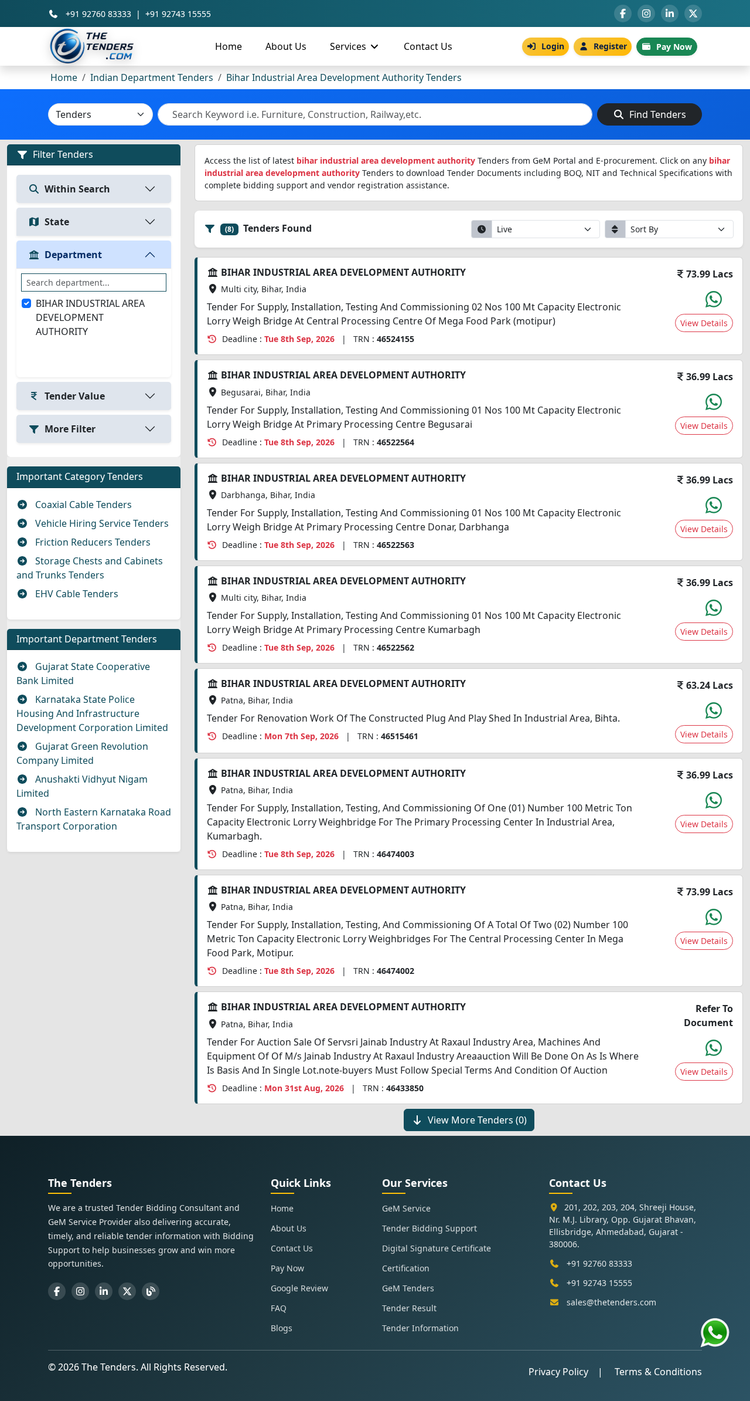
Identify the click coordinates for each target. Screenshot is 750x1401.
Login (552, 46)
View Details (704, 323)
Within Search (77, 188)
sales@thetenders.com (611, 1302)
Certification (405, 1268)
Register (610, 46)
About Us (285, 46)
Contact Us (428, 46)
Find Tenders (656, 114)
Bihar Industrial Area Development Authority (90, 317)
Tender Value (75, 396)
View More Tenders (477, 1120)
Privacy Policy (558, 1371)
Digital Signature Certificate (436, 1248)
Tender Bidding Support (429, 1228)
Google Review (299, 1288)
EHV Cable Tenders (75, 593)
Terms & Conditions (658, 1371)
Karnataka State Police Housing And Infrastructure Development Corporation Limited (92, 713)
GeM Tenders (408, 1288)
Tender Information (420, 1328)
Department (73, 254)
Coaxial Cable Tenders (82, 504)
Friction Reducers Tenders (92, 542)
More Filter (70, 428)
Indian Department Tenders (151, 77)
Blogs (281, 1328)
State (57, 221)
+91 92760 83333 (98, 13)
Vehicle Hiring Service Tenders (101, 523)
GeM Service (406, 1208)
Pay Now (674, 46)
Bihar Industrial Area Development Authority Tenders (344, 77)
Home (228, 46)
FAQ (279, 1308)
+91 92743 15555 (178, 13)
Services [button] (349, 46)
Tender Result (409, 1308)
